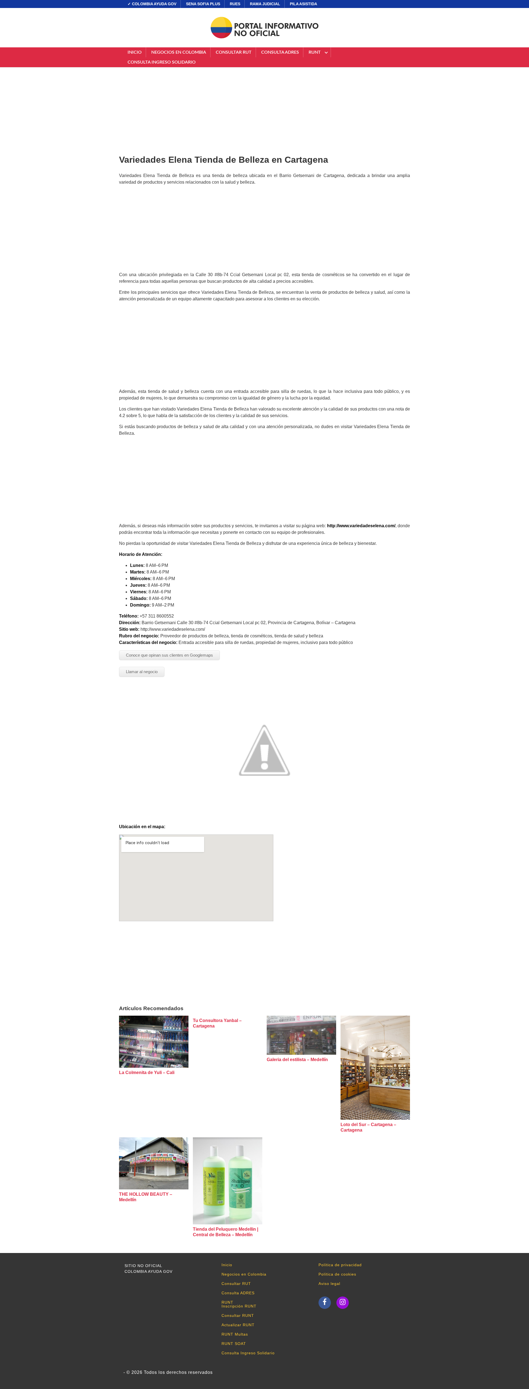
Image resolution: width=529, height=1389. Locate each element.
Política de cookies (337, 1274)
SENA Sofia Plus (203, 4)
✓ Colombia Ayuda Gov (152, 4)
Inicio (135, 52)
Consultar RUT (234, 52)
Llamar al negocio (142, 671)
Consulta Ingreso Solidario (162, 62)
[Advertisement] (264, 108)
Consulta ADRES (280, 52)
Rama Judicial (265, 4)
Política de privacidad (340, 1265)
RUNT (315, 52)
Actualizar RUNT (238, 1325)
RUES (235, 4)
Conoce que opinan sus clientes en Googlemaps (169, 655)
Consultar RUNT (238, 1315)
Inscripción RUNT (239, 1306)
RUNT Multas (235, 1334)
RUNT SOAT (234, 1343)
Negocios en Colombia (178, 52)
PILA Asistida (303, 4)
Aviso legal (329, 1283)
